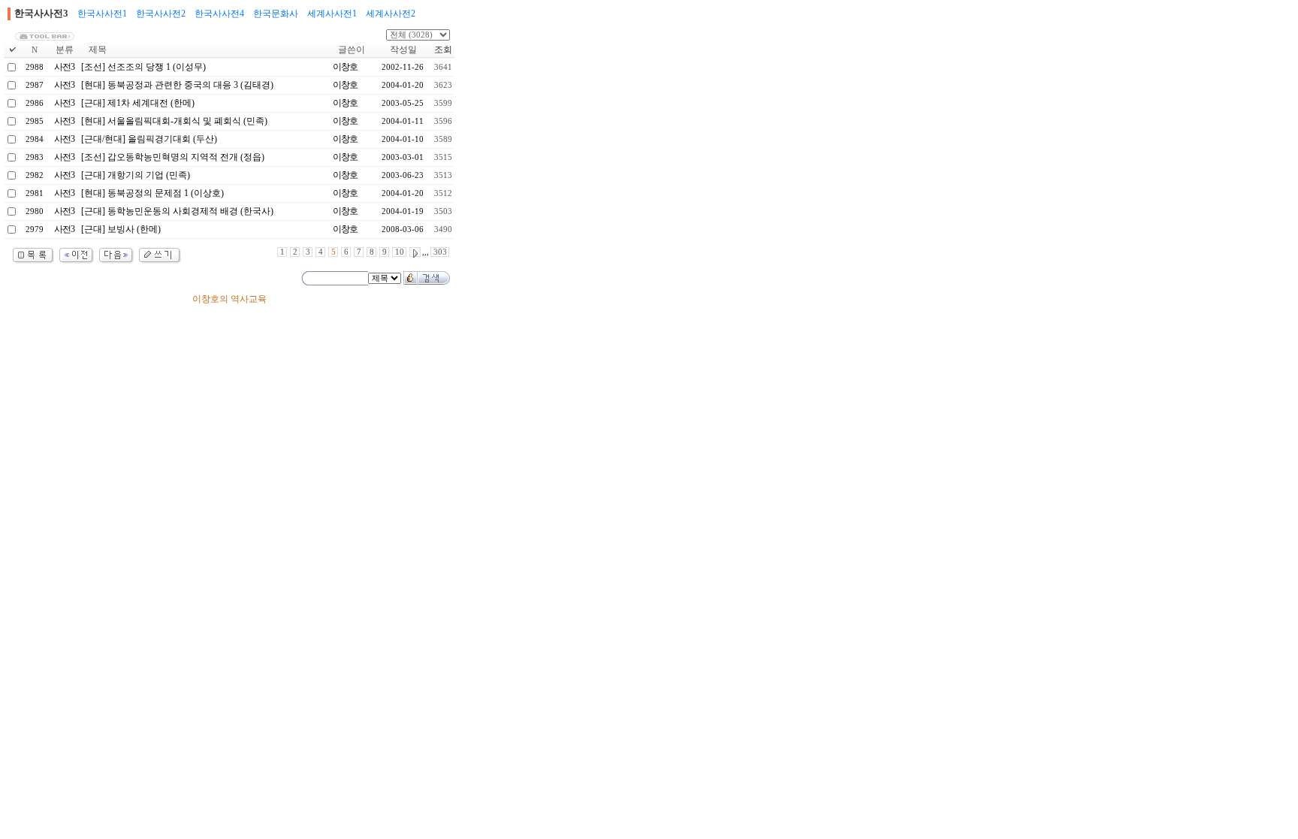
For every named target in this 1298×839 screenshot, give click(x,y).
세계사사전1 (332, 13)
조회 (443, 49)
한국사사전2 (161, 13)
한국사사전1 (102, 13)
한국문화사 (275, 13)
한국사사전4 (219, 13)
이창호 (345, 67)
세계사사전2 (390, 13)
